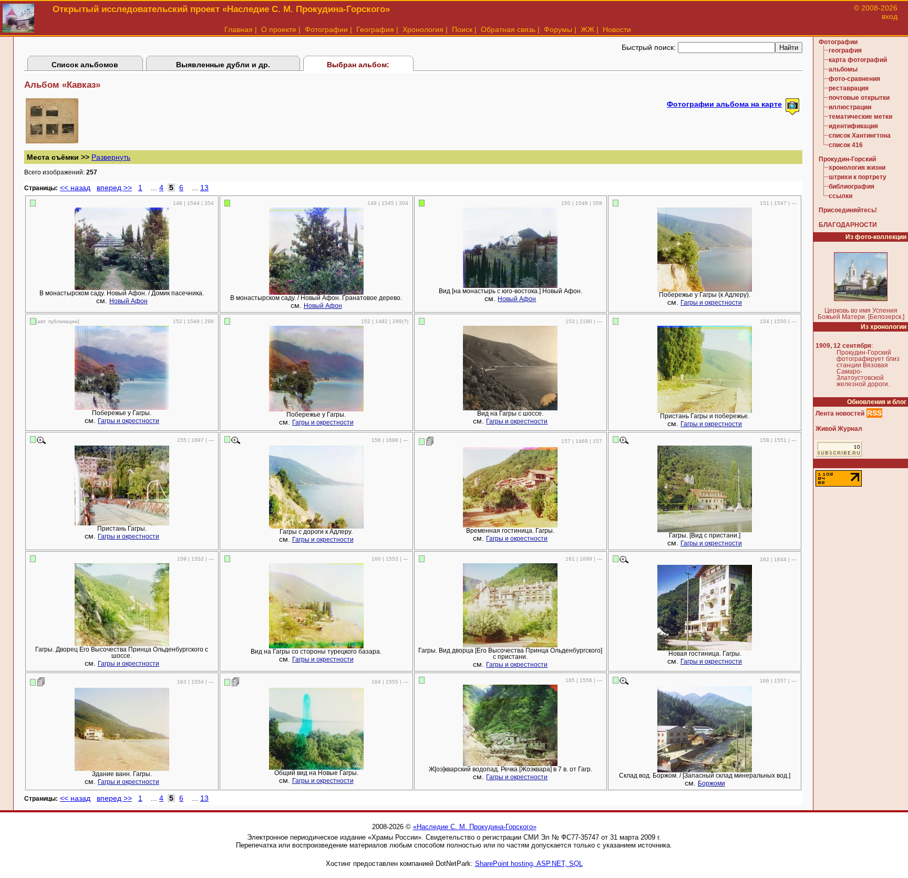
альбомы (843, 69)
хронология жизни (857, 167)
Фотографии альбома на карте (724, 104)
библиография (851, 186)
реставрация (849, 88)
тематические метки (860, 116)
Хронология (423, 29)
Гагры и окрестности (711, 302)
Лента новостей (840, 413)
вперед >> (114, 187)
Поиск (462, 29)
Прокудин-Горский (847, 159)
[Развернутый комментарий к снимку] (430, 441)
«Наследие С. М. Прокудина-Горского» (474, 827)
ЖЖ (587, 29)
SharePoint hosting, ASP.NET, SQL (529, 863)
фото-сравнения (854, 79)
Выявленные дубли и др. (223, 64)
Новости (617, 29)
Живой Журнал (839, 429)
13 (204, 187)
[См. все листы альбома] (52, 141)
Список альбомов (84, 64)
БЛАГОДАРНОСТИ (848, 225)
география (845, 50)
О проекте (278, 29)
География (375, 29)
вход (889, 16)
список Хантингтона (860, 135)
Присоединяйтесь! (848, 210)
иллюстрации (850, 107)
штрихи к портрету (857, 177)
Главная (238, 29)
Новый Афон (128, 301)
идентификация (853, 126)
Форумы (558, 29)
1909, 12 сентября (843, 346)
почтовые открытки (859, 98)
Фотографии (326, 29)
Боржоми (711, 783)
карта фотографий (858, 60)
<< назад (75, 187)
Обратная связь (508, 29)
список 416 (846, 145)
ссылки (840, 196)
